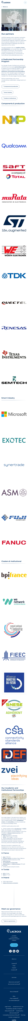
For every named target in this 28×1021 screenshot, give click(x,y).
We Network (18, 828)
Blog (14, 996)
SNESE (24, 828)
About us (5, 6)
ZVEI (4, 835)
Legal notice (8, 1006)
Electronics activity (17, 982)
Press (14, 965)
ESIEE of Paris (6, 864)
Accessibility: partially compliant (14, 1008)
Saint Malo (15, 862)
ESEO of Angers (16, 864)
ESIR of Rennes (6, 861)
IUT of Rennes (6, 862)
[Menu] (25, 2)
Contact (15, 945)
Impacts (14, 967)
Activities (14, 977)
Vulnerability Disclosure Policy (11, 1015)
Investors (17, 970)
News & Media (17, 991)
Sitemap (23, 1015)
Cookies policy (19, 1010)
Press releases (17, 998)
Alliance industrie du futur (14, 832)
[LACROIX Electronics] (14, 931)
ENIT (4, 873)
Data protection (9, 1010)
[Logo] (5, 2)
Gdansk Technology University (10, 883)
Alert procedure (14, 1013)
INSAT (4, 874)
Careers (18, 963)
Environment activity (16, 984)
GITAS (4, 837)
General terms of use (18, 1006)
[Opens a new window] (10, 951)
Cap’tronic (4, 834)
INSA (4, 857)
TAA (11, 837)
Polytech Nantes (7, 858)
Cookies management (14, 1017)
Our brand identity (16, 1000)
